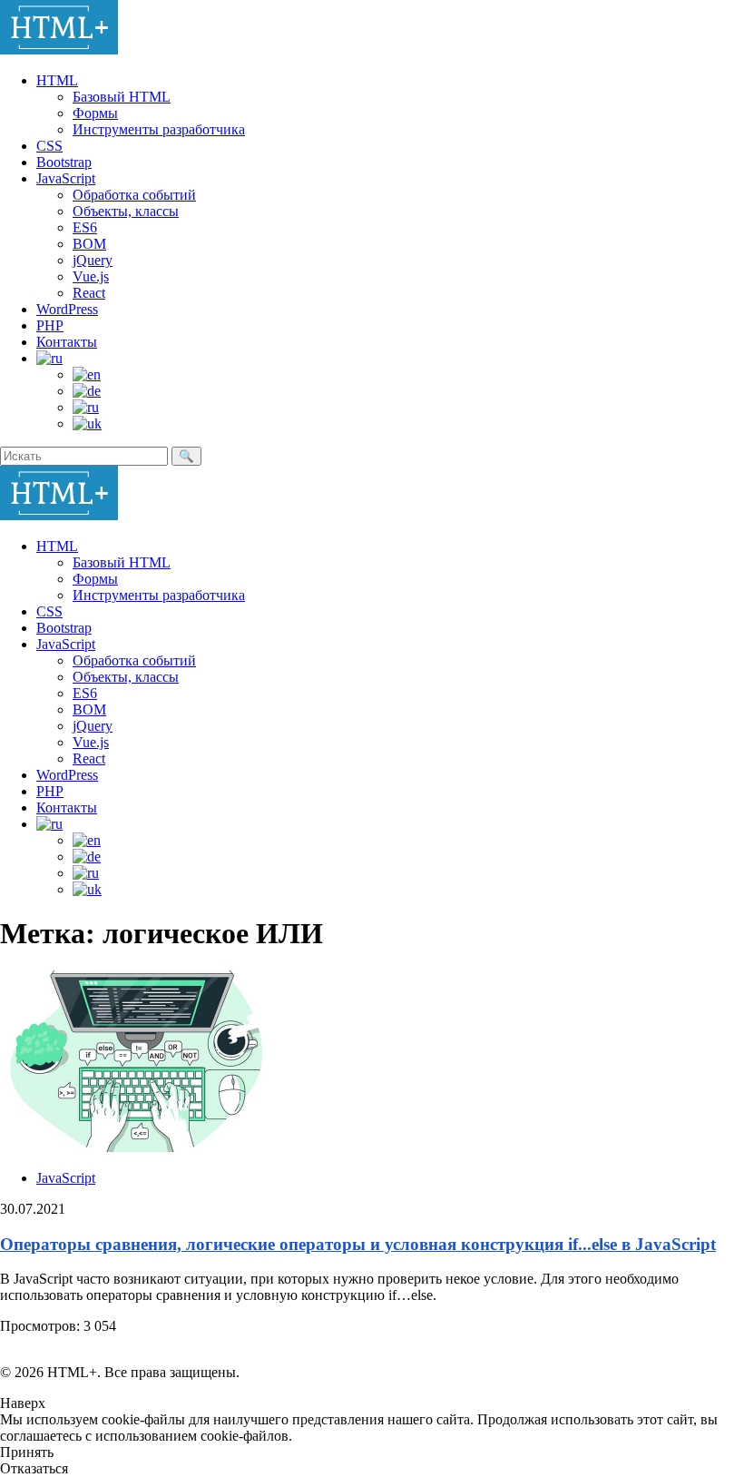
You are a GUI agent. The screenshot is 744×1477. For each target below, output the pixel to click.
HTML (57, 80)
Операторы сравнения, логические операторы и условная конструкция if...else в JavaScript (358, 1244)
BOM (89, 243)
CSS (49, 145)
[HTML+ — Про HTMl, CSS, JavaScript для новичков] (59, 49)
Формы (95, 113)
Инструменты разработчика (159, 129)
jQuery (93, 260)
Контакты (66, 342)
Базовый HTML (122, 96)
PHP (50, 325)
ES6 (85, 227)
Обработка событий (134, 194)
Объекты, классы (126, 211)
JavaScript (65, 178)
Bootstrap (64, 162)
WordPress (67, 309)
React (89, 292)
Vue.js (91, 276)
